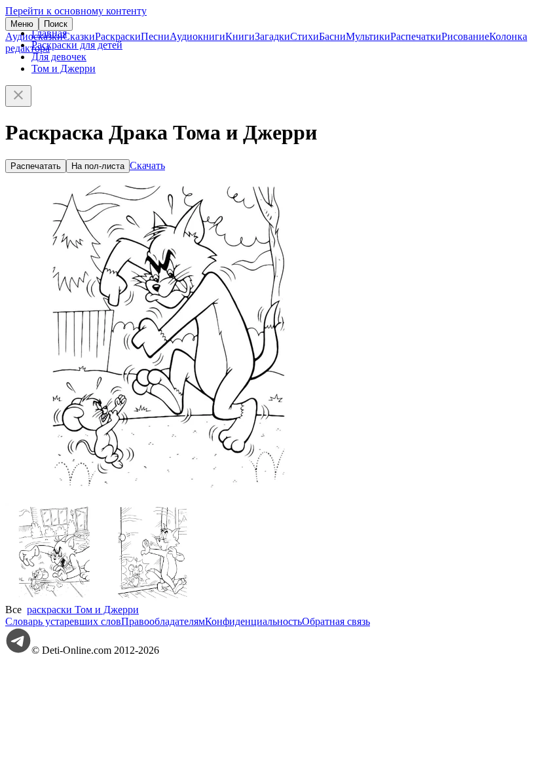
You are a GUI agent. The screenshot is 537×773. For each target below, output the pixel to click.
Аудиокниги (197, 36)
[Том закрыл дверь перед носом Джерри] (152, 597)
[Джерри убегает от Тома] (54, 597)
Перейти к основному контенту (76, 10)
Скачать (147, 165)
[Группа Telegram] (18, 650)
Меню (21, 24)
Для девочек (58, 56)
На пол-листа (97, 166)
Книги (240, 36)
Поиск (55, 24)
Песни (155, 36)
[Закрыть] (18, 96)
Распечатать (35, 166)
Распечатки (415, 36)
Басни (332, 36)
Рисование (465, 36)
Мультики (368, 36)
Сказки (79, 36)
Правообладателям (163, 621)
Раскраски (118, 36)
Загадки (272, 36)
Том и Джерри (63, 68)
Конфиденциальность (253, 621)
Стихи (304, 36)
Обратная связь (336, 621)
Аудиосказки (34, 36)
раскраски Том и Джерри (83, 609)
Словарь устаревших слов (63, 621)
